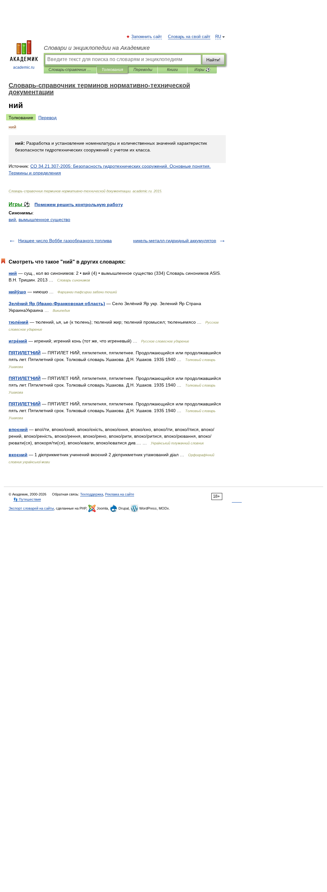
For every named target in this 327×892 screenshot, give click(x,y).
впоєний (18, 429)
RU (218, 37)
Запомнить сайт (147, 37)
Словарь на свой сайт (189, 37)
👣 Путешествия (27, 499)
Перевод (47, 117)
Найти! (213, 59)
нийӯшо (17, 291)
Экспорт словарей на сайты (31, 508)
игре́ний (18, 340)
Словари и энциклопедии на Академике (97, 48)
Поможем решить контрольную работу (78, 204)
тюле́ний (18, 322)
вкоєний (18, 454)
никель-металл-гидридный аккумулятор (174, 240)
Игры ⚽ (202, 69)
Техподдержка (91, 494)
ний (13, 273)
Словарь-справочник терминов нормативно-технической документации (70, 69)
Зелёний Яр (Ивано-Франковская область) (57, 303)
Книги (172, 69)
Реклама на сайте (119, 494)
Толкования (112, 69)
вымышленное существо (44, 219)
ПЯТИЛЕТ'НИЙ (25, 352)
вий (12, 219)
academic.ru (23, 67)
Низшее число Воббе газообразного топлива (65, 240)
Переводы (142, 69)
